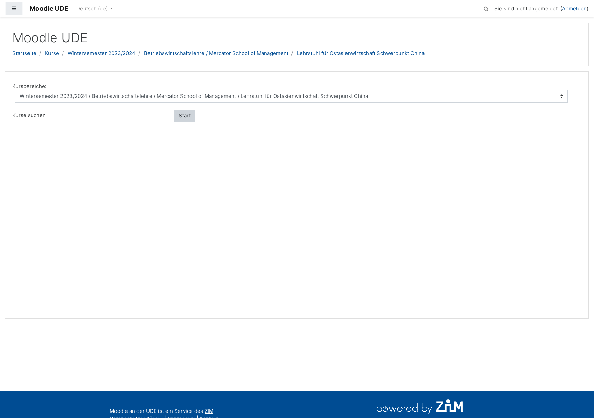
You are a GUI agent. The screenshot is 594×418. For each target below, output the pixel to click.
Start (185, 115)
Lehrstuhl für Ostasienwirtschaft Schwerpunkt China (361, 53)
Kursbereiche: (29, 86)
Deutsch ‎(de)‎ (92, 8)
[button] (486, 7)
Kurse (52, 53)
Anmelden (574, 8)
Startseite (24, 53)
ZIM (209, 411)
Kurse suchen (29, 115)
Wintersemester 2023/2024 (101, 53)
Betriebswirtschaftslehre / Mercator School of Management (216, 53)
